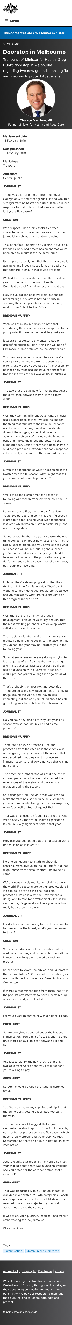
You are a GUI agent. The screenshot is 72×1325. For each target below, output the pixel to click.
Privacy (59, 1271)
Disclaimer (45, 1271)
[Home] (11, 9)
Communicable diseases (43, 1251)
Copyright (29, 1271)
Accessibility (11, 1271)
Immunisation (13, 1251)
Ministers (13, 43)
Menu (14, 21)
